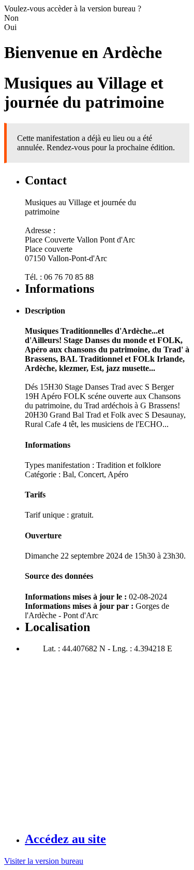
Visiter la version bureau (43, 861)
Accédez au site (65, 839)
